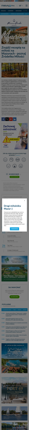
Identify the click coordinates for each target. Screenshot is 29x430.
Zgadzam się (14, 228)
